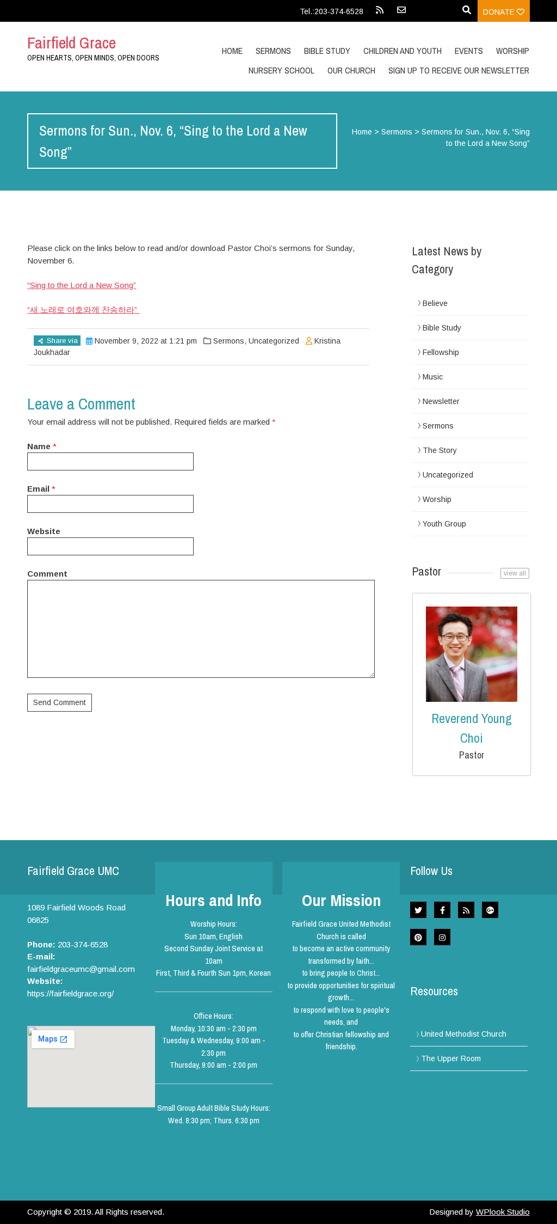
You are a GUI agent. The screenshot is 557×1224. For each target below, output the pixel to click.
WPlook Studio (503, 1211)
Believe (435, 303)
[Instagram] (442, 937)
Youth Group (444, 523)
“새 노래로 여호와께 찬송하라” (83, 309)
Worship (512, 51)
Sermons (273, 51)
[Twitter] (418, 910)
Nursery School (281, 70)
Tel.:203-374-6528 (331, 11)
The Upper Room (451, 1058)
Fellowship (441, 352)
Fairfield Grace (71, 42)
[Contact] (401, 13)
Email (38, 488)
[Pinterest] (418, 937)
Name (39, 446)
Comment (47, 573)
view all (515, 573)
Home (232, 51)
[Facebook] (442, 910)
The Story (440, 450)
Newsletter (441, 401)
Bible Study (442, 327)
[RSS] (380, 13)
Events (469, 51)
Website (43, 531)
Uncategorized (274, 340)
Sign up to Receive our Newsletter (458, 70)
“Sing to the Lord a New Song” (81, 285)
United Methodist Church (463, 1034)
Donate (500, 12)
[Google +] (490, 910)
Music (433, 376)
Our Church (351, 70)
